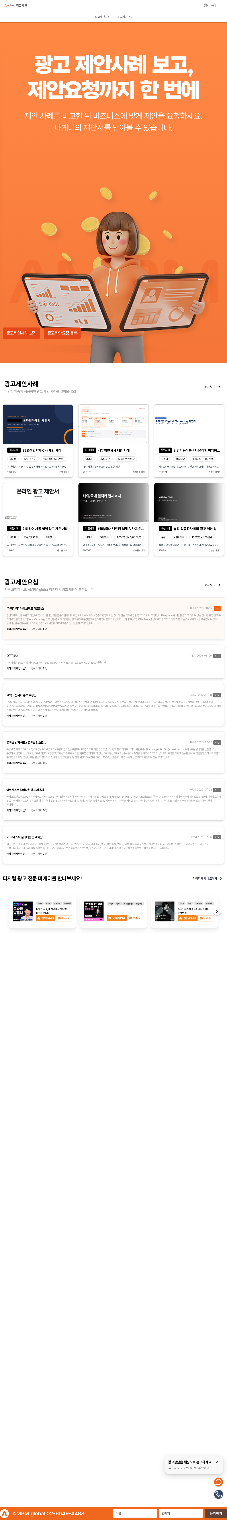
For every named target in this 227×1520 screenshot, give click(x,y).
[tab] (102, 16)
